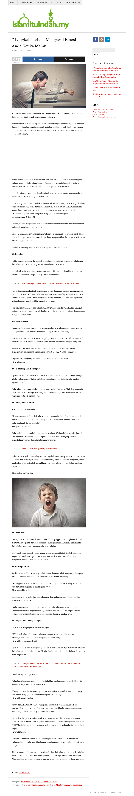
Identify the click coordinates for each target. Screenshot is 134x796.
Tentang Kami (26, 2)
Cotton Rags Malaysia (100, 112)
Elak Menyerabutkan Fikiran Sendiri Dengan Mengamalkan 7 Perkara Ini (105, 82)
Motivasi (18, 50)
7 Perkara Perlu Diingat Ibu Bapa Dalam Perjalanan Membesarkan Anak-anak (107, 69)
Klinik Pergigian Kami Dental (103, 109)
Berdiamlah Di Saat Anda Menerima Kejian (39, 781)
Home (13, 2)
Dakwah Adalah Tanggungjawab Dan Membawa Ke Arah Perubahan (53, 784)
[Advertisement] (49, 157)
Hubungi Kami (73, 2)
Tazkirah (28, 50)
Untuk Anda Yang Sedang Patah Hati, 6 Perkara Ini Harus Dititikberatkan (106, 75)
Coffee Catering (98, 114)
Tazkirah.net (24, 772)
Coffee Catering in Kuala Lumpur (104, 117)
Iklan (59, 2)
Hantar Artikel (45, 2)
